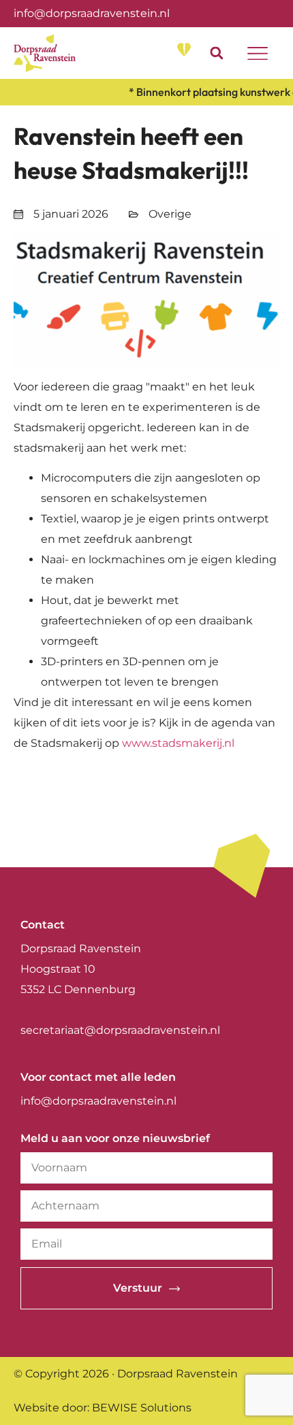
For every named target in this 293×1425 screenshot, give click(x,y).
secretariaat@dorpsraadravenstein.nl (120, 1030)
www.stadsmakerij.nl (178, 743)
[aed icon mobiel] (184, 49)
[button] (216, 53)
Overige (170, 213)
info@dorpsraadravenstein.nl (92, 13)
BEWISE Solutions (141, 1407)
